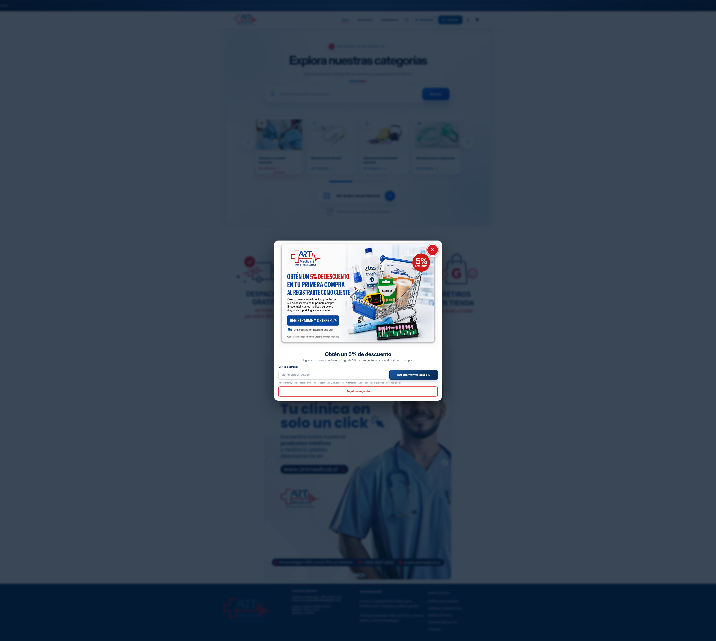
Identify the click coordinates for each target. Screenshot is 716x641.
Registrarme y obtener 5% (413, 374)
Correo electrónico (289, 366)
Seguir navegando (358, 391)
